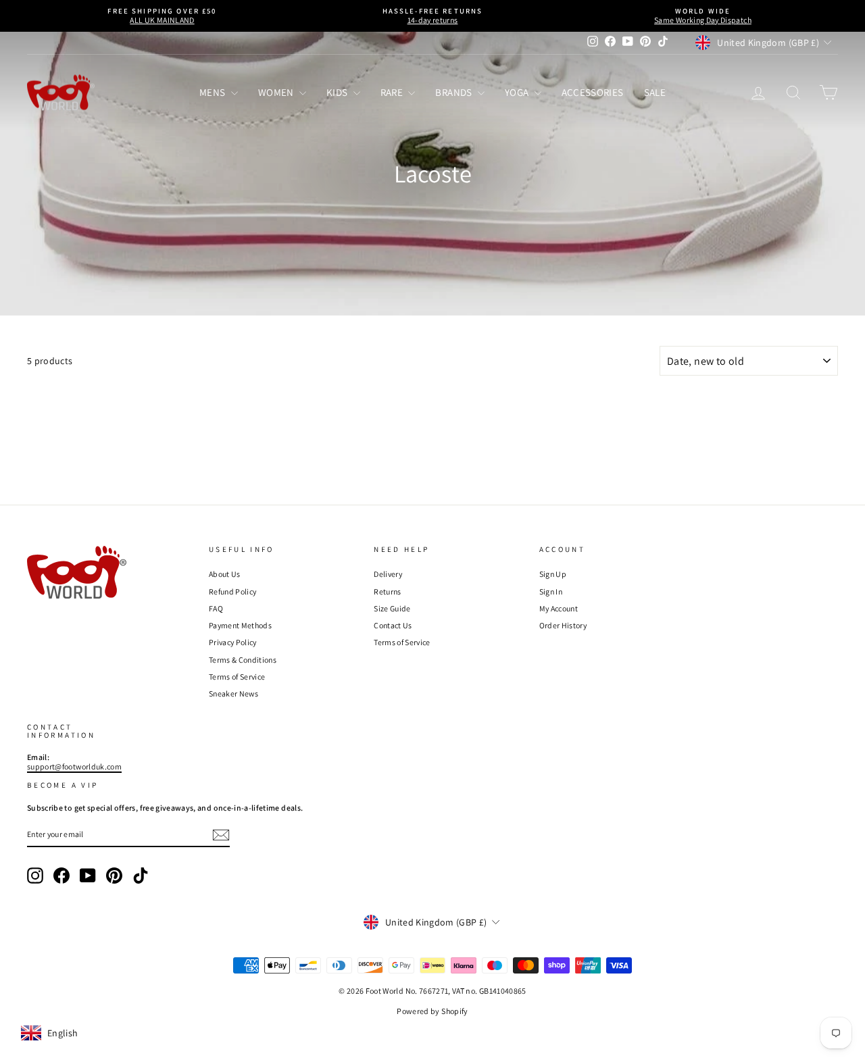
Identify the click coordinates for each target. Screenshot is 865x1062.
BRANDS (454, 92)
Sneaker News (233, 693)
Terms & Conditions (242, 660)
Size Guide (392, 608)
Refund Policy (233, 591)
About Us (225, 574)
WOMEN (277, 92)
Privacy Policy (233, 642)
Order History (563, 625)
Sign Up (552, 574)
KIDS (338, 92)
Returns (387, 591)
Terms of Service (237, 677)
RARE (392, 92)
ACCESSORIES (593, 92)
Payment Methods (240, 625)
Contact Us (393, 625)
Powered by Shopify (432, 1011)
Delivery (388, 574)
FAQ (216, 608)
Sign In (550, 591)
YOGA (518, 92)
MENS (213, 92)
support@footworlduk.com (74, 766)
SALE (655, 92)
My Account (558, 608)
